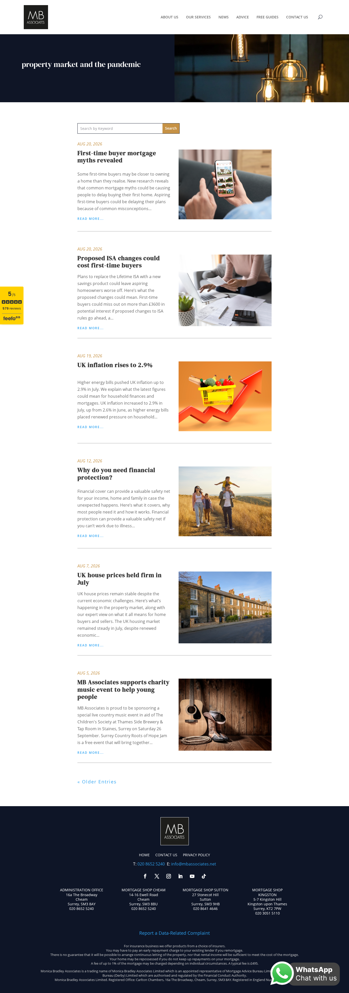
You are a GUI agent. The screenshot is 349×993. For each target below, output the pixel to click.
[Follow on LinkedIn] (180, 876)
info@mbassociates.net (193, 864)
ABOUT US (169, 17)
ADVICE (242, 17)
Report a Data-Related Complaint (174, 933)
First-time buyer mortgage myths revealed (116, 157)
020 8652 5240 (151, 864)
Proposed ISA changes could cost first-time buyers (118, 262)
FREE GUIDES (267, 17)
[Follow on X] (156, 876)
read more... (90, 218)
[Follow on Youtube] (192, 876)
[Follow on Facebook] (145, 876)
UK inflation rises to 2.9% (115, 365)
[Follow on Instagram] (168, 876)
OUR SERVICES (198, 17)
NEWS (223, 17)
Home (144, 854)
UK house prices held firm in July (119, 579)
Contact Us (166, 854)
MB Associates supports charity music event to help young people (123, 689)
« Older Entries (97, 782)
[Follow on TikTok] (203, 876)
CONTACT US (297, 17)
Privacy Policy (196, 854)
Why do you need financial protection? (116, 474)
